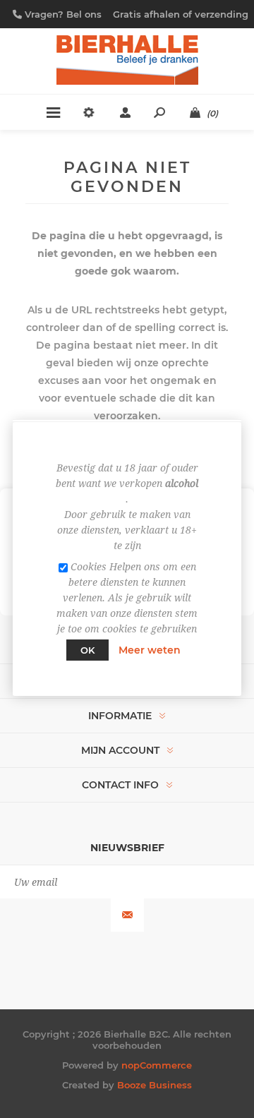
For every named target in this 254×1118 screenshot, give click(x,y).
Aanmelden (127, 915)
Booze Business (154, 1084)
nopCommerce (156, 1065)
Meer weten (150, 650)
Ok (87, 650)
